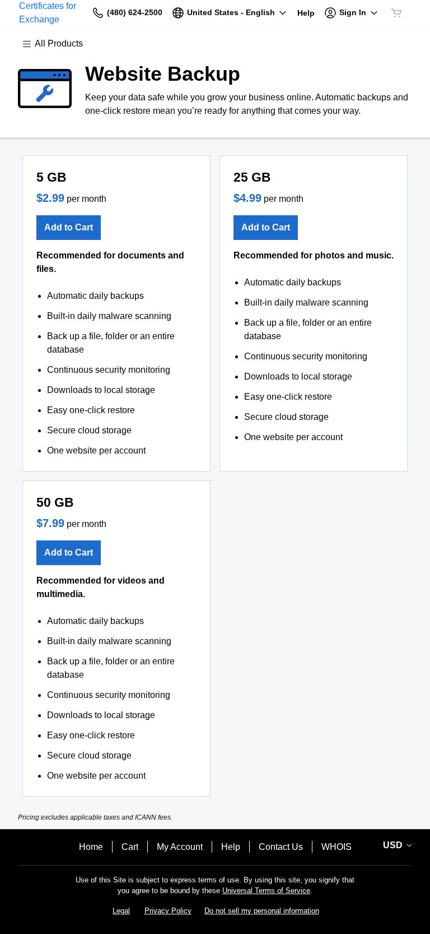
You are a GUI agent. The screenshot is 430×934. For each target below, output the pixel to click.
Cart (129, 847)
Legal (121, 911)
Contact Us (281, 847)
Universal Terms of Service (266, 890)
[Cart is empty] (396, 13)
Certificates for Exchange (47, 12)
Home (91, 847)
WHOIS (336, 847)
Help (230, 847)
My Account (180, 847)
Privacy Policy (167, 911)
